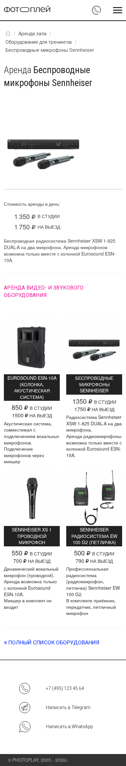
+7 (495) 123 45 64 (65, 688)
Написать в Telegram (68, 707)
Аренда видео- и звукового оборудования (43, 291)
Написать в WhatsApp (69, 726)
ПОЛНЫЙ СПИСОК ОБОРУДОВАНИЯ (53, 642)
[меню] (117, 10)
